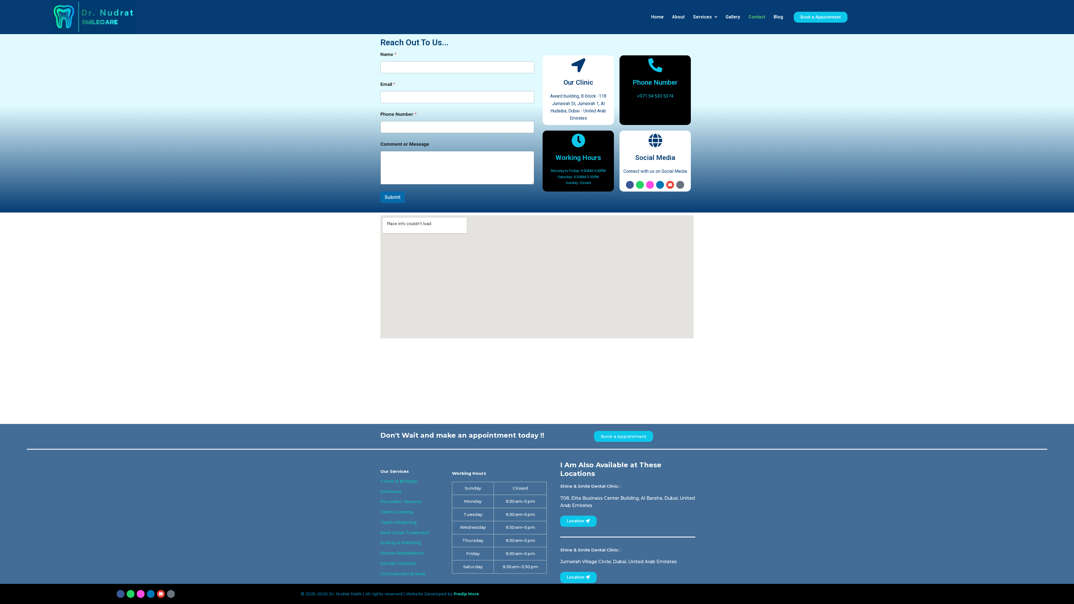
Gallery (733, 17)
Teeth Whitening (398, 522)
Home (657, 17)
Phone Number (398, 114)
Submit (393, 197)
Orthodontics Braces (402, 573)
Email (387, 84)
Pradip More (466, 593)
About (678, 17)
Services (702, 17)
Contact (756, 17)
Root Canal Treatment (404, 532)
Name (388, 54)
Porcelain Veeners (400, 501)
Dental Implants (398, 563)
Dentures (390, 491)
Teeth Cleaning (397, 512)
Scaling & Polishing (400, 542)
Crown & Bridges (398, 481)
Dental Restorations (401, 553)
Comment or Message (404, 144)
